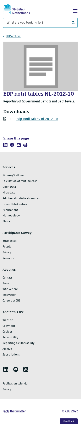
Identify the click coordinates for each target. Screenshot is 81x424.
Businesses (9, 241)
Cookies (7, 331)
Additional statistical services (21, 198)
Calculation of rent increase (19, 181)
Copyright (8, 326)
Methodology (11, 215)
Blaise (6, 221)
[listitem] (5, 144)
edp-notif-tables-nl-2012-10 (37, 119)
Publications (10, 210)
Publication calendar (15, 383)
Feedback (68, 421)
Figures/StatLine (13, 175)
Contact (7, 277)
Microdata (8, 192)
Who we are (10, 289)
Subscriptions (11, 354)
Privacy (6, 252)
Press (5, 283)
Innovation (9, 295)
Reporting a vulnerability (18, 343)
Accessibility (10, 337)
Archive (7, 349)
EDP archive (13, 36)
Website (7, 320)
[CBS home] (20, 8)
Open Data (9, 187)
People (6, 246)
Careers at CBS (11, 300)
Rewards (8, 258)
